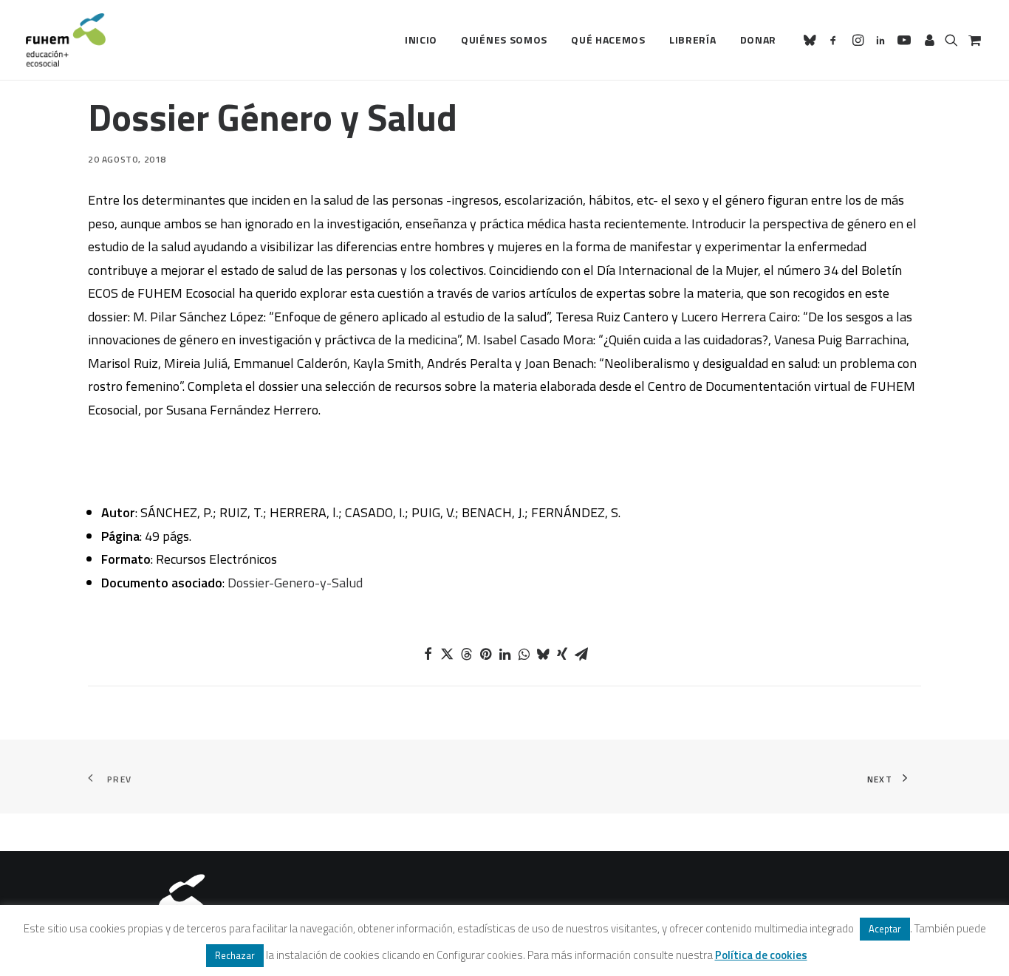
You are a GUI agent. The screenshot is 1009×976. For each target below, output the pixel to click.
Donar (758, 39)
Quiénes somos (504, 39)
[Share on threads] (466, 654)
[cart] (973, 40)
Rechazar (235, 955)
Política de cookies (761, 954)
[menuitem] (421, 40)
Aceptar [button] (885, 928)
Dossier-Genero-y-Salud (295, 583)
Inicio (421, 39)
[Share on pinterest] (485, 654)
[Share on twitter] (447, 654)
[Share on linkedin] (504, 654)
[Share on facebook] (428, 654)
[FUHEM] (66, 39)
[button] (812, 40)
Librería (692, 39)
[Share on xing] (562, 654)
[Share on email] (581, 654)
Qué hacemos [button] (608, 39)
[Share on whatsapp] (524, 654)
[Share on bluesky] (543, 654)
